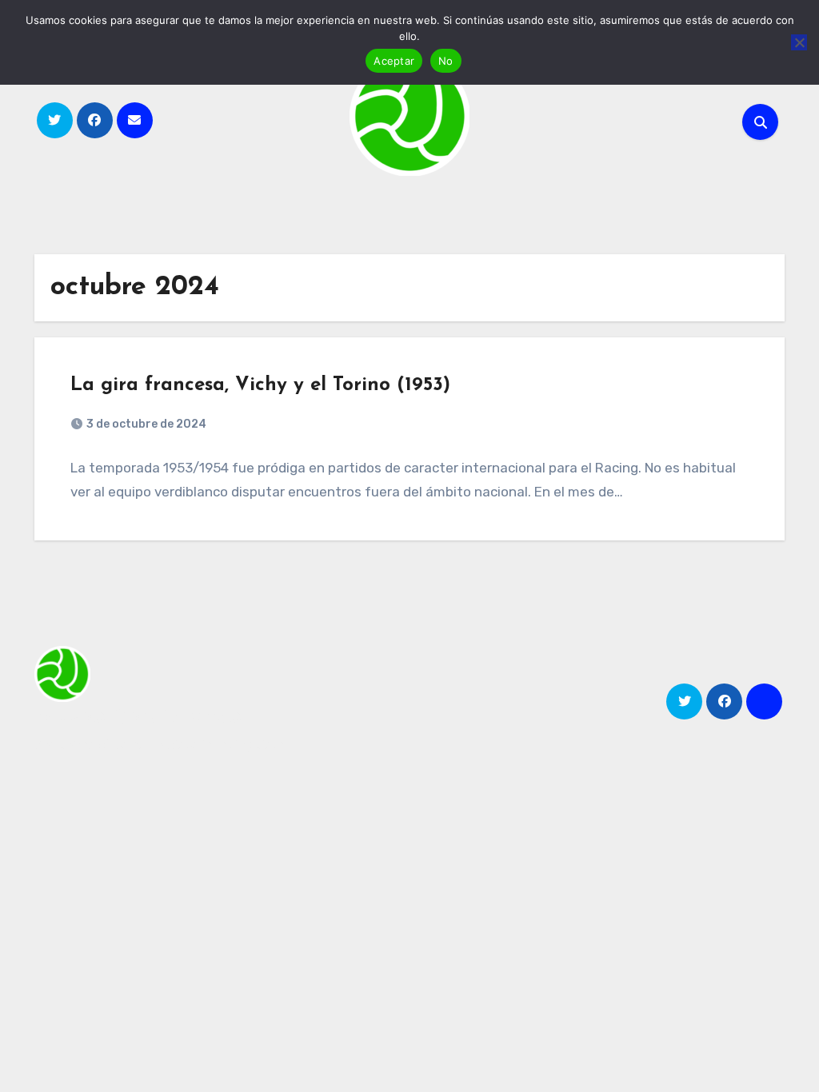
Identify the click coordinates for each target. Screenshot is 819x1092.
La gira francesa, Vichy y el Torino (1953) (260, 385)
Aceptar (394, 60)
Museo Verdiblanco (138, 716)
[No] (799, 42)
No (445, 60)
